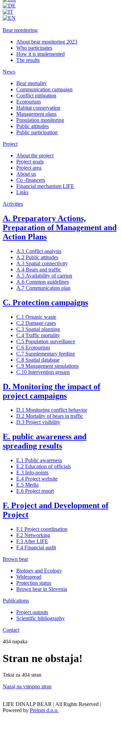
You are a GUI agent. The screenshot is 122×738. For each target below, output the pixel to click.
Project (10, 144)
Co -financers (30, 180)
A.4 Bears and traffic (38, 269)
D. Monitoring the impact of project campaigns (51, 391)
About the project (35, 155)
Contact (11, 630)
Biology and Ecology (39, 571)
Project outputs (32, 612)
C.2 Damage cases (36, 323)
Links (22, 192)
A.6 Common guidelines (42, 282)
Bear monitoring (20, 30)
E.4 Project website (37, 479)
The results (28, 60)
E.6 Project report (35, 491)
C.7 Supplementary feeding (45, 354)
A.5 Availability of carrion (44, 276)
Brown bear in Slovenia (41, 589)
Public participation (37, 132)
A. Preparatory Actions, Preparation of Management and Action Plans (60, 227)
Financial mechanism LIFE (45, 186)
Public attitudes (32, 126)
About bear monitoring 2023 (46, 42)
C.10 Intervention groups (43, 372)
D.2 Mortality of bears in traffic (49, 416)
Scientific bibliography (40, 618)
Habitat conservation (38, 108)
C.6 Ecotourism (33, 347)
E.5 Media (27, 485)
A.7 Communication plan (43, 288)
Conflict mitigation (36, 95)
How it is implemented (40, 54)
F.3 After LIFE (32, 541)
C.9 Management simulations (47, 366)
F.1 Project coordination (41, 529)
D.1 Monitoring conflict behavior (51, 410)
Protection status (33, 583)
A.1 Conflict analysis (38, 251)
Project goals (30, 161)
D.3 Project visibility (38, 422)
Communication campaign (44, 89)
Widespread (28, 577)
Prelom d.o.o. (44, 710)
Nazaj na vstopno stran (27, 686)
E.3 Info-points (32, 472)
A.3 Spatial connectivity (42, 263)
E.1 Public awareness (39, 460)
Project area (28, 168)
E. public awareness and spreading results (44, 441)
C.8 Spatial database (38, 360)
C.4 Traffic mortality (38, 335)
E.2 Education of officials (43, 466)
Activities (13, 204)
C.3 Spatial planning (38, 329)
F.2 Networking (33, 535)
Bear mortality (31, 83)
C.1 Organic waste (36, 317)
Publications (16, 600)
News (9, 72)
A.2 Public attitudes (37, 257)
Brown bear (15, 559)
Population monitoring (40, 120)
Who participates (34, 48)
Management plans (36, 114)
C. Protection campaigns (45, 302)
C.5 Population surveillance (45, 341)
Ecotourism (28, 102)
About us (26, 174)
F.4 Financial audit (36, 547)
